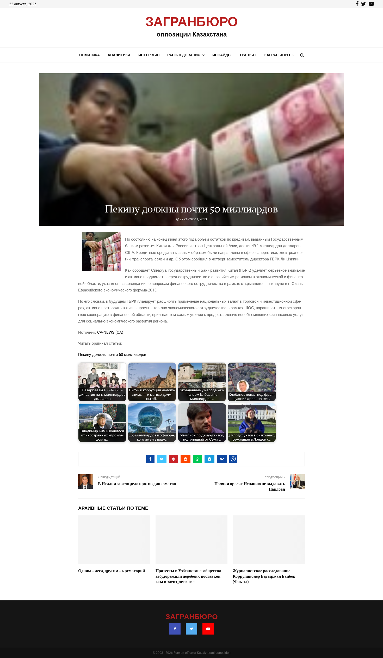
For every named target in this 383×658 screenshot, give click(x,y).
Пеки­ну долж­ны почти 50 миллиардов (112, 354)
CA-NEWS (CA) (110, 332)
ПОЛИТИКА (89, 55)
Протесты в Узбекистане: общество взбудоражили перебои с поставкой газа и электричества (188, 576)
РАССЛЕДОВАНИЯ (183, 55)
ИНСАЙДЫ (222, 55)
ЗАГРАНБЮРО (191, 22)
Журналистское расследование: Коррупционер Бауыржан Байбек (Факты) (264, 576)
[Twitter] (191, 629)
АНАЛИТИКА (119, 55)
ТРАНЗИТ (247, 55)
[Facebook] (175, 629)
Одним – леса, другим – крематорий (111, 571)
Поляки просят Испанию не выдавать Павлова (249, 486)
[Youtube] (208, 629)
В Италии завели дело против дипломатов (137, 484)
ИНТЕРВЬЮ (148, 55)
